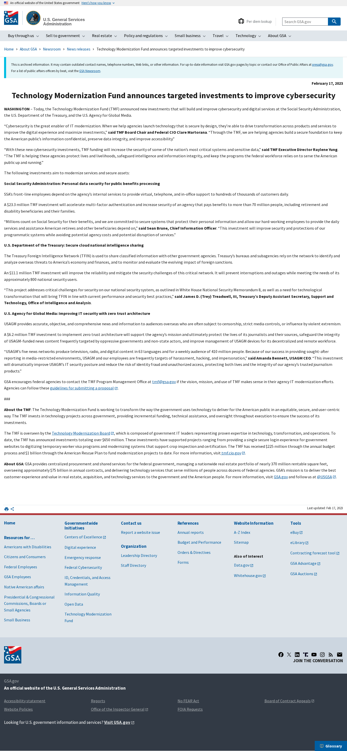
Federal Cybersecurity (83, 567)
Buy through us (25, 37)
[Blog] (330, 654)
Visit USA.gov (117, 722)
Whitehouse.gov (248, 575)
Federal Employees (20, 566)
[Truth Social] (305, 654)
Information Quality (82, 593)
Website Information (254, 523)
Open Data (74, 604)
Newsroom (52, 49)
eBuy (294, 532)
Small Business (17, 619)
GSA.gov (281, 476)
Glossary (333, 745)
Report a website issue (140, 532)
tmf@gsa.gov (164, 381)
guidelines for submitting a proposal (82, 387)
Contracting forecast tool (313, 552)
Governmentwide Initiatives (81, 525)
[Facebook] (280, 654)
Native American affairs (24, 586)
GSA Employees (17, 576)
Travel (222, 37)
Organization (133, 546)
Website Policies (18, 709)
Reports (98, 700)
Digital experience (80, 547)
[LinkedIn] (297, 654)
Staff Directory (133, 565)
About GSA (281, 37)
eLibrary (297, 542)
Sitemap (241, 542)
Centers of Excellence (83, 536)
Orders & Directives (194, 552)
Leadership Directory (139, 555)
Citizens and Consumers (25, 556)
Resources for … (19, 537)
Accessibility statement (24, 700)
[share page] (12, 510)
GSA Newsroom (89, 71)
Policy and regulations (147, 37)
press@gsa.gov (322, 64)
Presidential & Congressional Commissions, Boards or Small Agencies (29, 603)
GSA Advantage (303, 563)
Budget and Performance (199, 542)
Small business (192, 37)
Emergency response (83, 557)
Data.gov (241, 565)
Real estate (106, 37)
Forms (183, 562)
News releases (78, 49)
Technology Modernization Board (81, 433)
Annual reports (191, 532)
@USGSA (324, 476)
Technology (249, 37)
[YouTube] (314, 654)
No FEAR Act (188, 700)
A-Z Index (242, 532)
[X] (289, 654)
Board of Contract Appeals (287, 700)
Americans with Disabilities (27, 546)
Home (9, 49)
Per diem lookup (259, 21)
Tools (295, 523)
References (188, 523)
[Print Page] (6, 509)
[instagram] (322, 654)
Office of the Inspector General (118, 709)
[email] (340, 654)
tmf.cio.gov (231, 452)
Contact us (131, 523)
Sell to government (67, 37)
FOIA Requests (190, 709)
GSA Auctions (301, 573)
